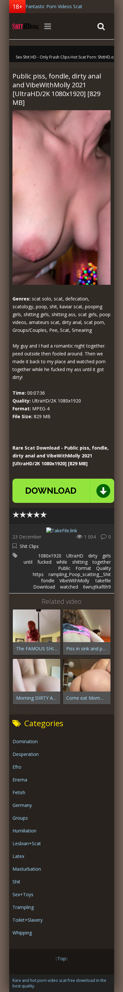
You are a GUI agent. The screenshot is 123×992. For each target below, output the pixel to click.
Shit (16, 882)
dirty (92, 556)
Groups (20, 818)
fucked (44, 562)
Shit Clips (29, 546)
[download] (63, 491)
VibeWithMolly (75, 580)
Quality (103, 568)
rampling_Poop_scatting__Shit (80, 574)
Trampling (23, 907)
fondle (47, 580)
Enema (19, 780)
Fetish (18, 792)
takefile (103, 580)
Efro (16, 767)
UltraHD (74, 556)
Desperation (25, 754)
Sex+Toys (22, 894)
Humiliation (24, 831)
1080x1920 (49, 556)
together (101, 562)
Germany (22, 805)
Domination (25, 741)
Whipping (22, 933)
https (38, 574)
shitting (80, 562)
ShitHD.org (25, 26)
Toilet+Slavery (27, 920)
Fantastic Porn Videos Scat (54, 6)
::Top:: (61, 958)
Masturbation (26, 869)
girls (106, 556)
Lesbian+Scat (26, 843)
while (61, 562)
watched (69, 587)
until (28, 562)
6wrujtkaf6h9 (97, 587)
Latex (18, 856)
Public (64, 568)
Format (83, 568)
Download (44, 587)
